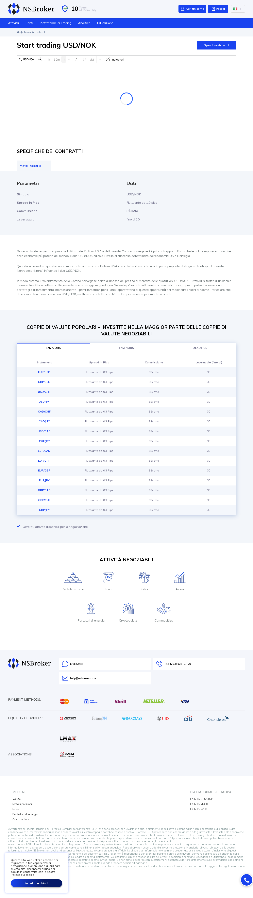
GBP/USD (44, 382)
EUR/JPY (44, 480)
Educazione (105, 23)
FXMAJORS (53, 348)
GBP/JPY (44, 510)
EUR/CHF (44, 460)
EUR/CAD (44, 451)
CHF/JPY (44, 441)
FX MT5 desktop (201, 799)
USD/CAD (44, 431)
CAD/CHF (44, 411)
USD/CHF (44, 392)
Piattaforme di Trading (55, 23)
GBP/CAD (44, 490)
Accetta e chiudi (36, 883)
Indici (15, 809)
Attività (13, 23)
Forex (27, 32)
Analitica (84, 23)
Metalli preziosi (22, 804)
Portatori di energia (25, 814)
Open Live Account (216, 45)
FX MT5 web (198, 809)
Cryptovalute (20, 819)
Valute (16, 799)
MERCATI (19, 792)
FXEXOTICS (199, 348)
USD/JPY (44, 401)
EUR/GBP (44, 470)
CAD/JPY (44, 421)
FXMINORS (126, 348)
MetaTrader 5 (30, 166)
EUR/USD (44, 372)
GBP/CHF (44, 500)
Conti (29, 23)
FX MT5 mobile (200, 804)
